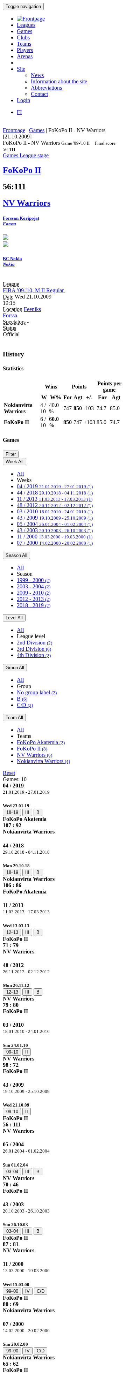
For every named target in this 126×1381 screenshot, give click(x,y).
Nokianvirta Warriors (43, 761)
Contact (39, 94)
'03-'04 (12, 1171)
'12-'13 (12, 932)
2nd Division (34, 643)
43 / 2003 (55, 530)
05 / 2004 (55, 524)
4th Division (34, 655)
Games (24, 31)
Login (23, 100)
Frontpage (14, 130)
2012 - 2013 (33, 599)
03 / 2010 (55, 511)
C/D (25, 705)
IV (27, 1291)
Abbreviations (46, 88)
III (27, 812)
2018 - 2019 (33, 605)
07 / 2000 (55, 543)
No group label (37, 692)
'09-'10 (12, 1052)
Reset (9, 773)
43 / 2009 (55, 518)
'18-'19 (12, 812)
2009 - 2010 (33, 593)
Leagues (26, 25)
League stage (34, 155)
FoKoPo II (32, 749)
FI (19, 112)
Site (21, 69)
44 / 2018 (55, 493)
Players (25, 50)
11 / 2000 (54, 536)
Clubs (23, 37)
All (20, 474)
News (37, 75)
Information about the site (59, 81)
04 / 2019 (55, 486)
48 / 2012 (55, 505)
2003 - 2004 (33, 586)
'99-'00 (12, 1291)
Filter (11, 454)
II (26, 1052)
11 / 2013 (54, 499)
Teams (24, 44)
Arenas (25, 56)
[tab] (63, 818)
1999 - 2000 (33, 580)
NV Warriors (34, 755)
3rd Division (34, 649)
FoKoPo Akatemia (41, 742)
